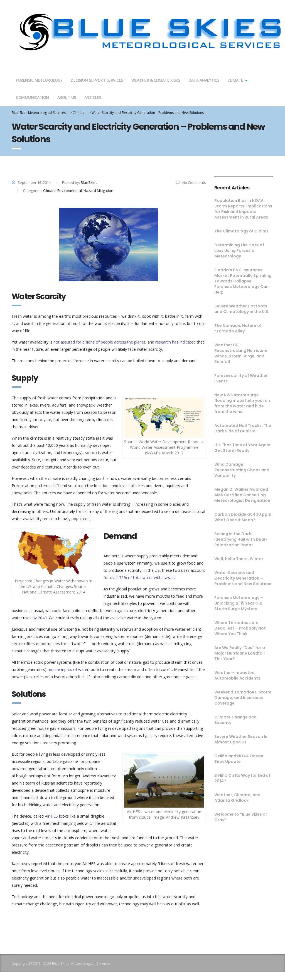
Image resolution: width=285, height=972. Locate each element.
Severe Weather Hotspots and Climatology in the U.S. (241, 308)
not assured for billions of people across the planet (99, 342)
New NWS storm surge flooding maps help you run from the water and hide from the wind (242, 403)
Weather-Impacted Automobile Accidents (237, 675)
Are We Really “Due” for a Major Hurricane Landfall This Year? (239, 653)
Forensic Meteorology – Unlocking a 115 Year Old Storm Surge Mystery (238, 603)
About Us (66, 97)
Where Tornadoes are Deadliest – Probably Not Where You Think (240, 628)
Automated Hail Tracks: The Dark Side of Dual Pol (242, 428)
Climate (235, 80)
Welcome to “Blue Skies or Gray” (240, 817)
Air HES (51, 816)
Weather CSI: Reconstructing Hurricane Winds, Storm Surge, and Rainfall (240, 353)
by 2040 (40, 617)
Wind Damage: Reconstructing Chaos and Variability (241, 470)
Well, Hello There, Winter (238, 559)
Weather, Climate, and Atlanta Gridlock (237, 797)
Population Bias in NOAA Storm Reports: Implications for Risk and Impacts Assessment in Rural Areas (243, 209)
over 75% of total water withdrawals (142, 577)
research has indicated (175, 342)
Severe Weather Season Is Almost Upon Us (240, 739)
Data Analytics (203, 80)
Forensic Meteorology (39, 80)
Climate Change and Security (235, 719)
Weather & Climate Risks (155, 80)
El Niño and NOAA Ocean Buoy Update (238, 758)
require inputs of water (68, 669)
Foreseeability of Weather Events (241, 378)
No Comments (194, 182)
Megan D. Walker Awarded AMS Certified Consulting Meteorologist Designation (242, 495)
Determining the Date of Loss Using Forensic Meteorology (239, 250)
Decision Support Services (97, 80)
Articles (92, 97)
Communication (32, 97)
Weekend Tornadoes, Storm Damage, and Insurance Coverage (242, 697)
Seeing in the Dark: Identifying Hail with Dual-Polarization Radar (240, 539)
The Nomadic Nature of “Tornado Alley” (238, 328)
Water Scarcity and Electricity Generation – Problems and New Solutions (243, 578)
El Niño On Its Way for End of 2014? (242, 778)
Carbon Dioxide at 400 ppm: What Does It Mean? (243, 517)
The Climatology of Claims (241, 231)
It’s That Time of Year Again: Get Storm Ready (242, 447)
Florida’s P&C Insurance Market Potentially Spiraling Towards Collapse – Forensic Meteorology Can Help (243, 281)
